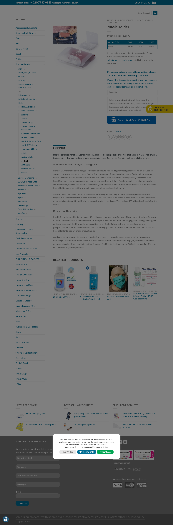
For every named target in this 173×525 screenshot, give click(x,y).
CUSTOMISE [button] (67, 452)
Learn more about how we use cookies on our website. (86, 447)
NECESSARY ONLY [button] (86, 452)
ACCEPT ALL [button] (105, 452)
